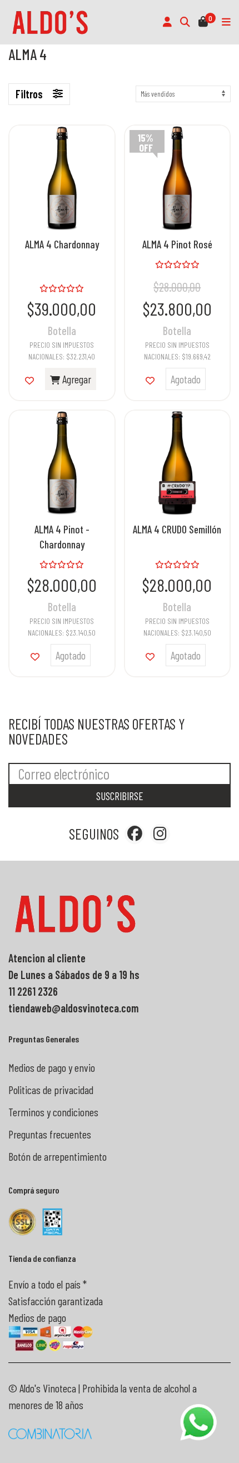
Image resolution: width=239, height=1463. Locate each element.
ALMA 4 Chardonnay (62, 244)
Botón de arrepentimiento (57, 1156)
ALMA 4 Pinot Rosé (177, 244)
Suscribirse (119, 796)
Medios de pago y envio (51, 1067)
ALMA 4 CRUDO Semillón (177, 529)
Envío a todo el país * (47, 1284)
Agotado (186, 379)
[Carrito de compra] (203, 22)
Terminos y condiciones (53, 1112)
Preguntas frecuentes (49, 1134)
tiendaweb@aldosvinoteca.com (73, 1008)
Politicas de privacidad (50, 1089)
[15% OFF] (177, 176)
